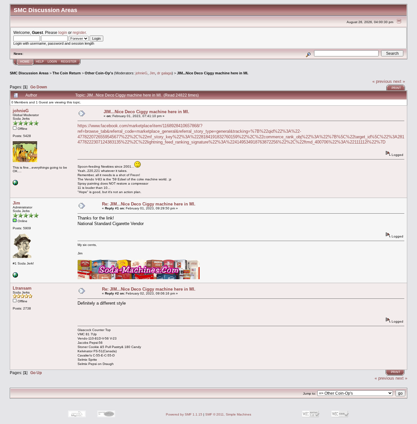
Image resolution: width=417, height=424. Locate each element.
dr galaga (164, 73)
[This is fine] (15, 184)
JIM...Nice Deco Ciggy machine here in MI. (212, 73)
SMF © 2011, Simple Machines (228, 414)
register (79, 32)
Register (69, 61)
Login (52, 61)
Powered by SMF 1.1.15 (184, 414)
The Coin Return (66, 73)
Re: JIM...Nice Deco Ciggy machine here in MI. (148, 204)
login (62, 32)
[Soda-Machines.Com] (15, 276)
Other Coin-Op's (99, 73)
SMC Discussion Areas (29, 73)
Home (24, 61)
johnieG (142, 73)
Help (40, 61)
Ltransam (22, 288)
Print (396, 88)
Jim (152, 73)
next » (399, 81)
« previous (382, 81)
